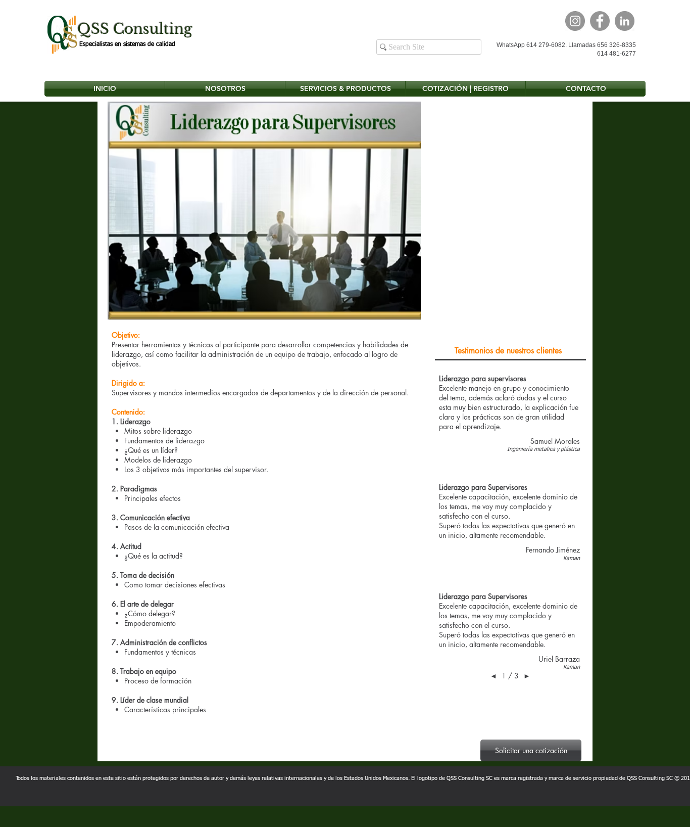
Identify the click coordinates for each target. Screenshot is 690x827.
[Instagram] (575, 21)
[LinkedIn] (624, 21)
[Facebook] (600, 21)
